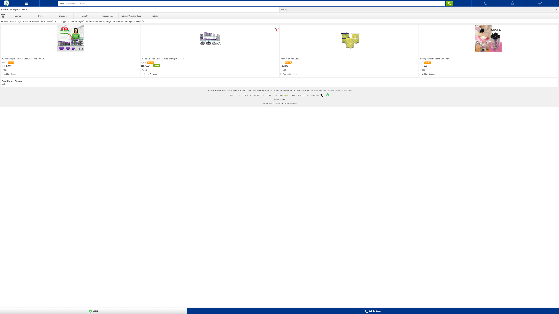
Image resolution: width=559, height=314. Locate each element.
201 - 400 (33, 21)
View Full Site (279, 99)
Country (85, 15)
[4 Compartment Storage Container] (488, 38)
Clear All (14, 21)
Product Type (107, 15)
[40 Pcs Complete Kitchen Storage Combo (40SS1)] (70, 38)
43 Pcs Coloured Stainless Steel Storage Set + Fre (162, 58)
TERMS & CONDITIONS (253, 95)
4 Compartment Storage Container (434, 58)
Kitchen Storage (75, 21)
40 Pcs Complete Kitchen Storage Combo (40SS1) (23, 58)
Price (40, 15)
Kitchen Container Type (131, 15)
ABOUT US (235, 95)
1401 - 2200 (46, 21)
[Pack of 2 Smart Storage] (349, 38)
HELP (269, 95)
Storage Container (133, 21)
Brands (18, 15)
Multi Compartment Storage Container (103, 21)
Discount (63, 15)
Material (155, 15)
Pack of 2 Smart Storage (291, 58)
